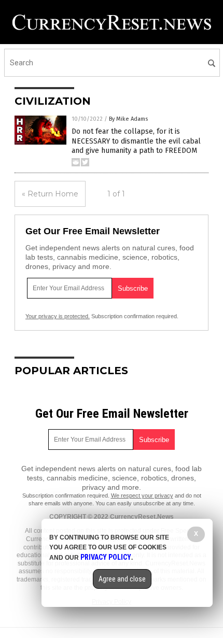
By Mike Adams (128, 119)
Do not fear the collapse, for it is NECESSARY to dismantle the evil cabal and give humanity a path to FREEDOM (136, 140)
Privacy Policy (105, 557)
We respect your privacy (142, 495)
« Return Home (50, 194)
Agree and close (122, 579)
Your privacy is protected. (57, 316)
